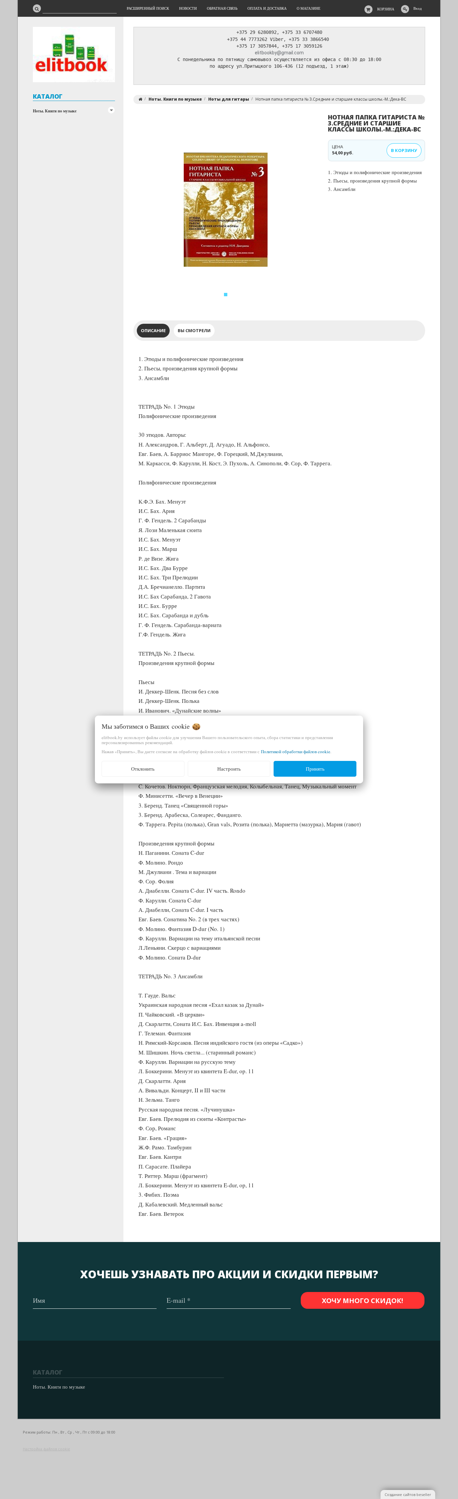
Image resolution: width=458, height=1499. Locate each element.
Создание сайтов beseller (408, 1494)
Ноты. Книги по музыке (54, 111)
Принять (315, 768)
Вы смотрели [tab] (194, 330)
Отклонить (143, 768)
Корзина (385, 8)
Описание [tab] (153, 330)
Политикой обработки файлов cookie (295, 751)
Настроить (229, 768)
